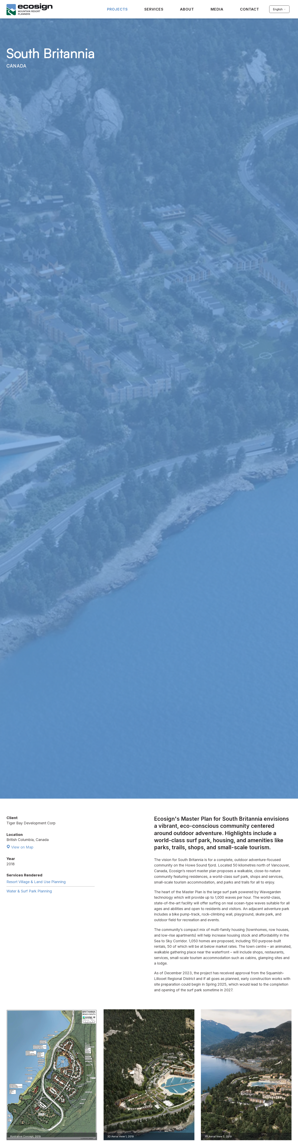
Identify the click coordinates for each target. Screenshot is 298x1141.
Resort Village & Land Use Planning (36, 882)
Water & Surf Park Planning (29, 891)
